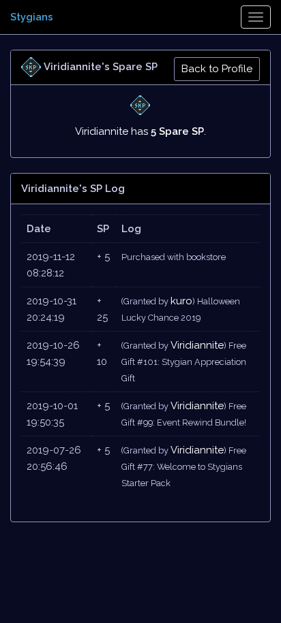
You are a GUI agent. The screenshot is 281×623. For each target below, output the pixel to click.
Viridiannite (197, 345)
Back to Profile (216, 69)
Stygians (31, 17)
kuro (181, 301)
